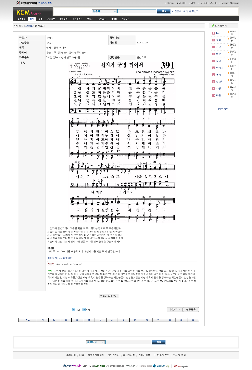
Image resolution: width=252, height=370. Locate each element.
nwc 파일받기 (65, 258)
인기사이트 (144, 355)
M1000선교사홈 (208, 3)
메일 (193, 3)
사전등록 (177, 11)
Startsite (170, 3)
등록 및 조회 (179, 355)
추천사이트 (129, 355)
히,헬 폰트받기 (191, 11)
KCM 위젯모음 (161, 355)
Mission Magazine (230, 3)
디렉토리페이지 (96, 355)
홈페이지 (71, 355)
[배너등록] (223, 108)
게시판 (182, 3)
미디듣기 (52, 258)
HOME (28, 25)
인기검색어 (114, 355)
